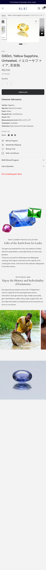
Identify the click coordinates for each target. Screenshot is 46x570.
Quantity (5, 79)
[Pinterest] (15, 135)
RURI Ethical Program (10, 160)
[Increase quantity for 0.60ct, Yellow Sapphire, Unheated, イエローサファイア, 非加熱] (11, 83)
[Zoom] (36, 21)
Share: (4, 135)
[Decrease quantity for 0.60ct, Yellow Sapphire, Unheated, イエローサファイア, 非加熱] (3, 83)
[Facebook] (8, 135)
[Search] (39, 8)
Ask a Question (8, 166)
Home (4, 15)
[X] (12, 135)
